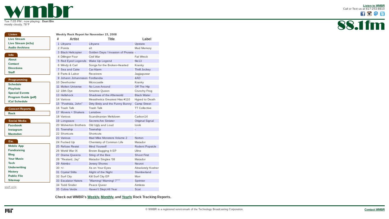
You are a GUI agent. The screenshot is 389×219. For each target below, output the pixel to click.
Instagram (15, 129)
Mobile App (16, 145)
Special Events (18, 92)
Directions (15, 68)
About (12, 59)
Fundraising (16, 150)
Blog (11, 154)
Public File (15, 175)
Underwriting (17, 167)
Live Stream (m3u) (21, 43)
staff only (11, 186)
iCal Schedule (18, 101)
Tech (11, 163)
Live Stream (16, 38)
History (13, 171)
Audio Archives (19, 47)
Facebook (15, 125)
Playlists (14, 88)
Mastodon (15, 133)
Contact (13, 63)
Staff (11, 72)
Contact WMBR (375, 209)
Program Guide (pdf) (22, 97)
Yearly (127, 197)
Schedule (14, 84)
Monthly (107, 197)
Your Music (16, 158)
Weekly (93, 197)
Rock (11, 113)
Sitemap (14, 180)
